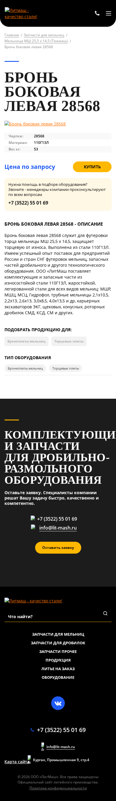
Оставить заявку (58, 547)
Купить (92, 166)
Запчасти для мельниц (58, 634)
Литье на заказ (58, 668)
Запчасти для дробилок (58, 642)
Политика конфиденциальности (58, 788)
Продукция (58, 660)
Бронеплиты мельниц (26, 341)
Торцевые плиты (69, 341)
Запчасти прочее (58, 651)
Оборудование (58, 677)
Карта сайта (16, 761)
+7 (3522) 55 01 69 (28, 203)
